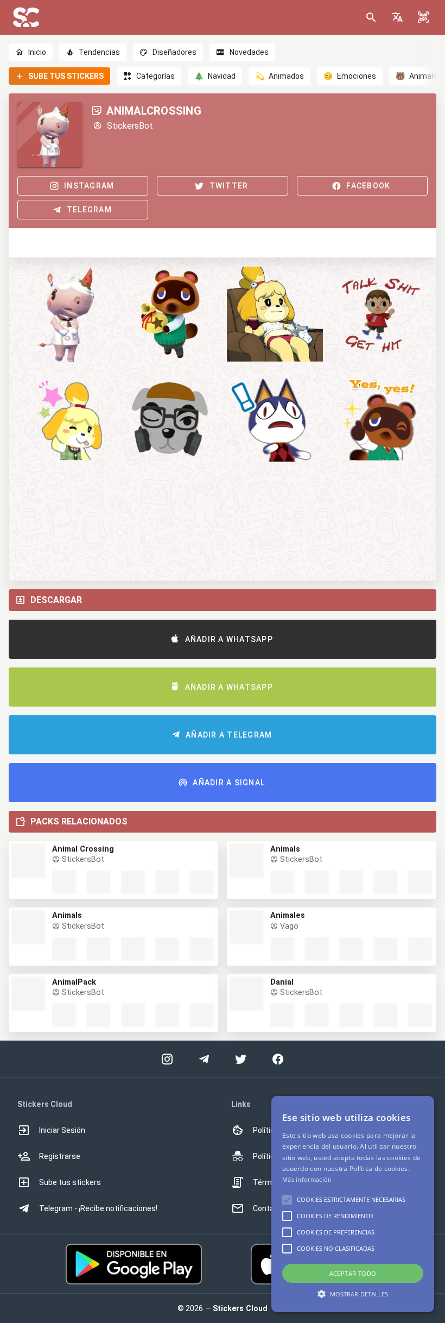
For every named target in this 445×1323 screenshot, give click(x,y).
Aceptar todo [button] (353, 1273)
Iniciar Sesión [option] (62, 1130)
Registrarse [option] (59, 1156)
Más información (307, 1179)
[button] (397, 17)
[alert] (352, 1204)
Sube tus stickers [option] (70, 1182)
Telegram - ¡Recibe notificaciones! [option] (98, 1208)
